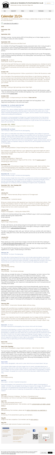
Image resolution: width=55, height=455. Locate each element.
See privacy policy (13, 453)
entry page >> (34, 419)
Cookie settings (43, 452)
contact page (13, 93)
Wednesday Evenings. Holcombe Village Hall (21, 5)
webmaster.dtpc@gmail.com (18, 228)
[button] (41, 11)
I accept (50, 452)
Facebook (19, 441)
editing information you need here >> (37, 410)
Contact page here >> (17, 438)
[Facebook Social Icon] (34, 430)
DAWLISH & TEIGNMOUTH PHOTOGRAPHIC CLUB (26, 3)
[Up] (46, 429)
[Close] (53, 452)
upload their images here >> (38, 398)
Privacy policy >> (16, 439)
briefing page (41, 160)
